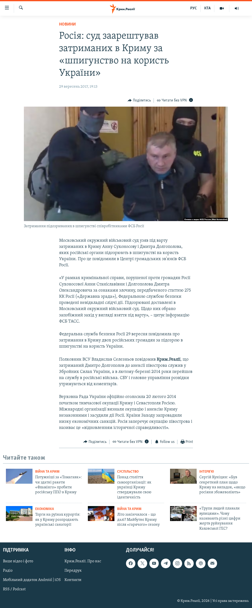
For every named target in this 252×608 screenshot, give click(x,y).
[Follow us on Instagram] (177, 563)
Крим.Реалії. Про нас (82, 561)
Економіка (44, 509)
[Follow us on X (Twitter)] (142, 563)
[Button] (139, 100)
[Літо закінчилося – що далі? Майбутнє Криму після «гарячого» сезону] (101, 513)
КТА (207, 8)
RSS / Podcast (14, 590)
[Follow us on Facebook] (130, 563)
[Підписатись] (212, 563)
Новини (67, 24)
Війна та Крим (47, 472)
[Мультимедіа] (221, 8)
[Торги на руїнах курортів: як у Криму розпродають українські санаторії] (19, 513)
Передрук (73, 571)
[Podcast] (200, 563)
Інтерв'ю (206, 472)
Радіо (8, 571)
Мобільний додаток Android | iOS (32, 580)
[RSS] (189, 563)
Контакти (72, 580)
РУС (193, 8)
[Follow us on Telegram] (165, 563)
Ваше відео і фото (18, 561)
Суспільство (128, 472)
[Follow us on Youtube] (154, 563)
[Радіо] (236, 8)
